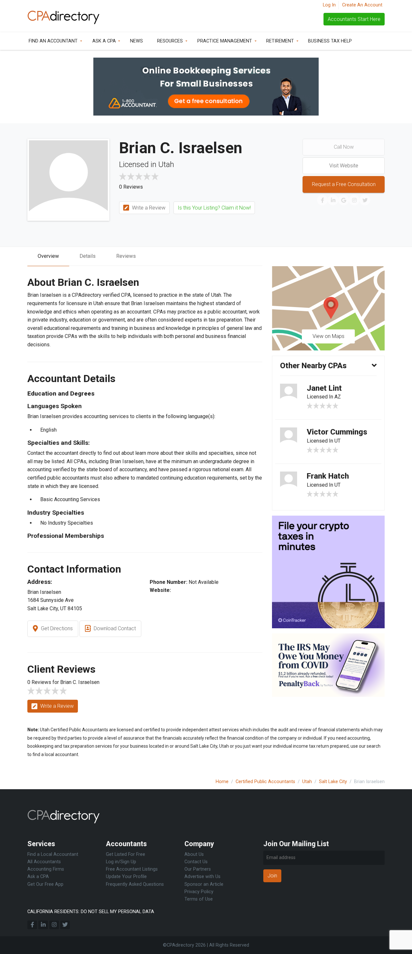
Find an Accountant (53, 41)
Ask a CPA (104, 41)
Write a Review (148, 208)
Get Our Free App (45, 884)
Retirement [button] (280, 41)
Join (272, 876)
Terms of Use (198, 899)
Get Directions (56, 628)
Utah (307, 781)
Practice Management (224, 41)
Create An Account (362, 5)
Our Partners (197, 869)
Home (222, 781)
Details (88, 256)
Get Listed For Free (125, 854)
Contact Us (196, 862)
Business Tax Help (330, 41)
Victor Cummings (337, 431)
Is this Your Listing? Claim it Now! (214, 208)
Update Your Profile (126, 876)
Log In (329, 5)
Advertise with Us (202, 876)
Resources (170, 41)
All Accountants (44, 862)
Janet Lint (324, 388)
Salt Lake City (333, 781)
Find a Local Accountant (52, 854)
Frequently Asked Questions (135, 884)
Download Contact (114, 628)
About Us (194, 854)
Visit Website (343, 166)
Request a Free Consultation (344, 184)
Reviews (126, 256)
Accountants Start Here (354, 19)
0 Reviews (131, 187)
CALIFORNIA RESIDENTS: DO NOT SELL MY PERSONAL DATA (90, 911)
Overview (48, 256)
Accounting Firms (45, 869)
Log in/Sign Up (121, 862)
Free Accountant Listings (132, 869)
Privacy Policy (198, 891)
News (136, 41)
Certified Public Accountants (265, 781)
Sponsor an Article (203, 884)
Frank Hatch (328, 476)
